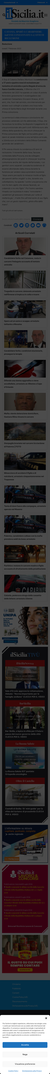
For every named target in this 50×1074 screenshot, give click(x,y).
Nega (25, 1054)
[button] (46, 1018)
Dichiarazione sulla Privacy (32, 1071)
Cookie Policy (13, 1071)
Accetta (25, 1045)
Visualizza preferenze (25, 1064)
